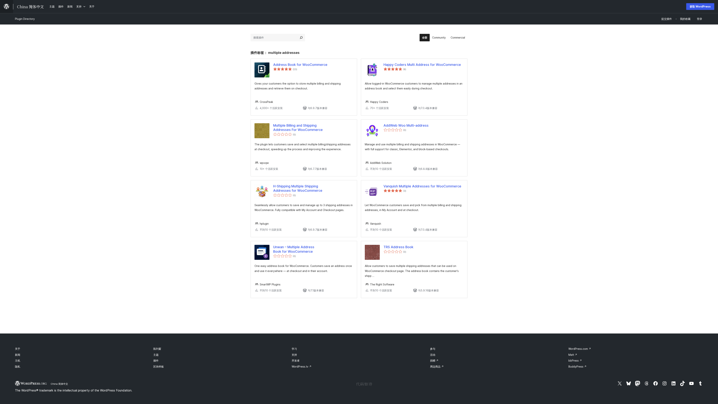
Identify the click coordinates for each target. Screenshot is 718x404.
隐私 (17, 366)
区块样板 (158, 366)
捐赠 (434, 360)
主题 (156, 354)
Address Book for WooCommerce (300, 65)
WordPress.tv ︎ (302, 366)
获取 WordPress (700, 6)
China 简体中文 (59, 383)
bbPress (575, 360)
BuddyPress (577, 366)
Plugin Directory (25, 18)
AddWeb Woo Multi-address (406, 125)
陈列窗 (157, 348)
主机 (17, 360)
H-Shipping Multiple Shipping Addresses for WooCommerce (297, 188)
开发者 (296, 360)
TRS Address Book (398, 247)
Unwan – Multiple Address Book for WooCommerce (293, 249)
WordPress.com (579, 348)
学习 (294, 348)
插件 (156, 360)
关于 (17, 348)
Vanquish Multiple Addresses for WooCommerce (422, 186)
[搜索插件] (301, 37)
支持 (294, 354)
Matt (572, 354)
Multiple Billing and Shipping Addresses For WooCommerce (298, 127)
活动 (432, 354)
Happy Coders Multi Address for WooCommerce (422, 65)
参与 (432, 348)
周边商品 (437, 366)
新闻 (17, 354)
